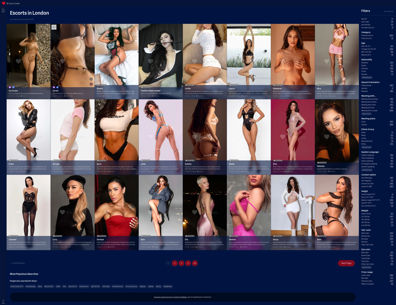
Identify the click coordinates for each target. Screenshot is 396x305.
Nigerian (142, 286)
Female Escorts (117, 286)
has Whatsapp (30, 286)
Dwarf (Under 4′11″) (17, 286)
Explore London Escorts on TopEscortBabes (170, 297)
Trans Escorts (84, 286)
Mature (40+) (49, 286)
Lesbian (150, 286)
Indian (58, 286)
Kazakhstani (168, 286)
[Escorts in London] (11, 3)
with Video (106, 286)
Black (40, 286)
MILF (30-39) (95, 286)
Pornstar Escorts (131, 286)
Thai (64, 286)
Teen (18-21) (73, 286)
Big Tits (158, 286)
